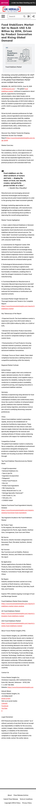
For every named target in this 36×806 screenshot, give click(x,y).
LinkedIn (4, 703)
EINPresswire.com (8, 89)
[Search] (24, 16)
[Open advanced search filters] (28, 16)
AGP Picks (4, 3)
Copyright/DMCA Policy (12, 803)
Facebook (4, 706)
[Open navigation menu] (3, 16)
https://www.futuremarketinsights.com (20, 687)
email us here (5, 698)
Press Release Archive (21, 795)
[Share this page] (33, 16)
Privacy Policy (27, 803)
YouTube (4, 708)
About (10, 795)
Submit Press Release (11, 799)
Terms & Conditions (26, 799)
